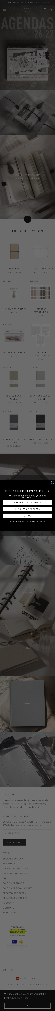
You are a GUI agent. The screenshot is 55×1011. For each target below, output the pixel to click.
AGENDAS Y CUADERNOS (27, 502)
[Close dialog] (52, 482)
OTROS (27, 516)
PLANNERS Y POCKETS (27, 509)
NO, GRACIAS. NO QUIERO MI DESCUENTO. (27, 521)
